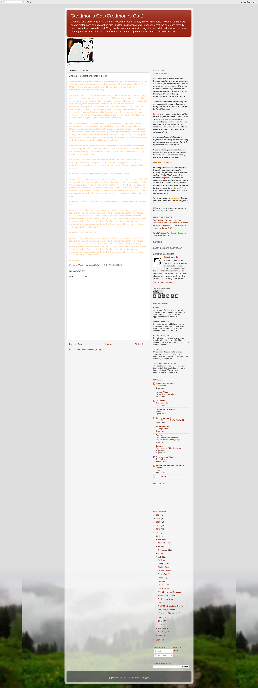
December (163, 539)
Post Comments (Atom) (91, 350)
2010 (158, 640)
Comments (161, 655)
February (162, 632)
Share (175, 650)
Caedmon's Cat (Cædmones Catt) (107, 16)
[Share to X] (115, 265)
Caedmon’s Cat (161, 220)
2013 (158, 529)
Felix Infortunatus (165, 571)
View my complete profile (163, 282)
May (160, 621)
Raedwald (160, 401)
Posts (159, 651)
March (161, 628)
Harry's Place (162, 392)
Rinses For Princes (166, 574)
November (163, 543)
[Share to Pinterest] (120, 265)
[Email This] (110, 265)
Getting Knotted (164, 567)
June (160, 618)
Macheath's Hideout (165, 383)
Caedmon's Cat (172, 257)
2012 (158, 533)
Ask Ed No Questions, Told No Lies (172, 606)
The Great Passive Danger (164, 363)
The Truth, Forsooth (166, 610)
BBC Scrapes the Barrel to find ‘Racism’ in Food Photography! (168, 438)
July (160, 557)
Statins (159, 411)
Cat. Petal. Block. (165, 588)
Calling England (163, 418)
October (162, 546)
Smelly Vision (163, 585)
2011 (158, 536)
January (162, 635)
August (161, 553)
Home (108, 344)
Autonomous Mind (164, 457)
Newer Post (76, 344)
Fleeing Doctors (162, 429)
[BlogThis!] (112, 265)
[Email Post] (105, 265)
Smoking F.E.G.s (160, 349)
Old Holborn (161, 476)
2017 (158, 515)
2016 (158, 518)
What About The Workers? (169, 613)
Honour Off (158, 308)
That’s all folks (161, 459)
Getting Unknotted (161, 321)
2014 (158, 526)
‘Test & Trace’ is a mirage (166, 394)
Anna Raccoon (163, 427)
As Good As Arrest (165, 599)
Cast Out (161, 581)
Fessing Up (162, 578)
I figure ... (160, 470)
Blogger (145, 678)
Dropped (161, 603)
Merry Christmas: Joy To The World (170, 420)
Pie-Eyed (161, 560)
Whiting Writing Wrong (162, 335)
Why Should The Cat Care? (169, 592)
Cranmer (160, 446)
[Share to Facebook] (117, 265)
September (163, 550)
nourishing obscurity (165, 409)
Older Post (141, 344)
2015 (158, 522)
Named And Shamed (166, 595)
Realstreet (160, 435)
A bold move (161, 386)
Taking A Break (164, 564)
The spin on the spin (164, 403)
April (160, 625)
